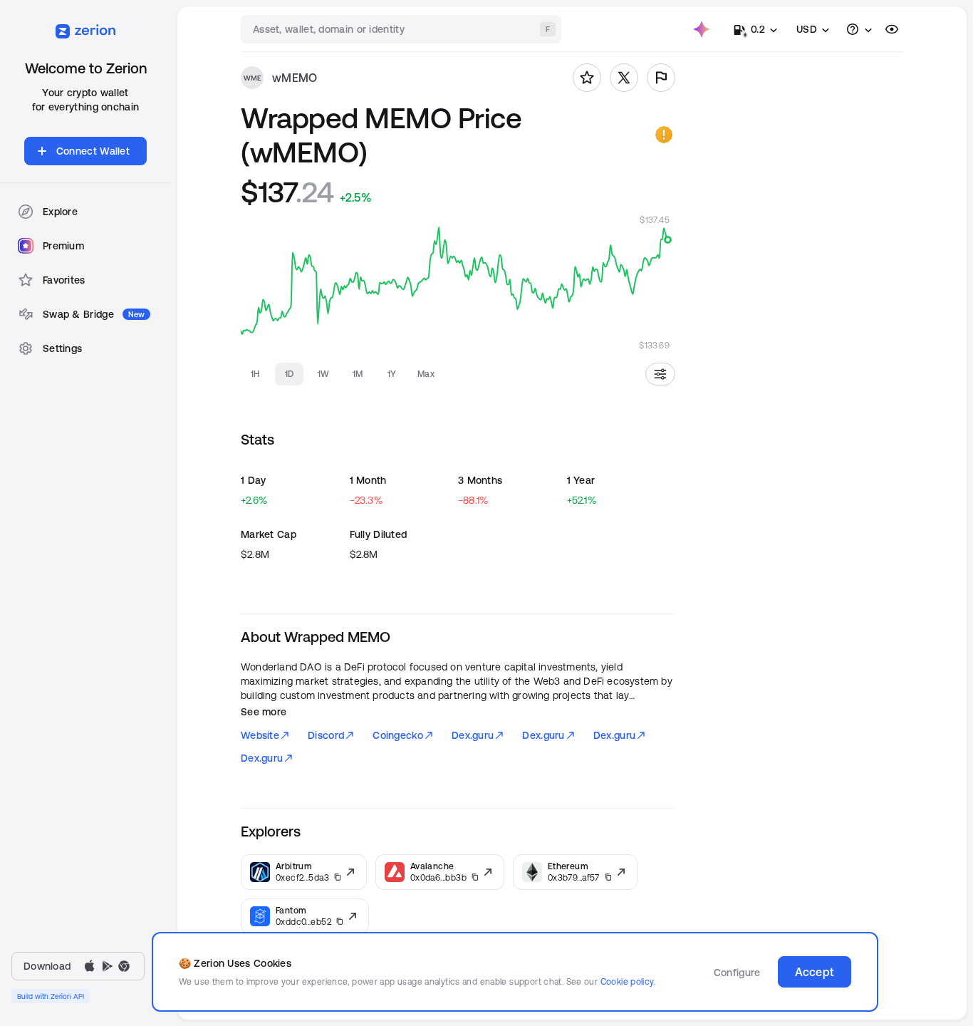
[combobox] (402, 29)
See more (263, 711)
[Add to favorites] (587, 77)
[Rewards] (701, 29)
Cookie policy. (627, 981)
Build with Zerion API (50, 996)
